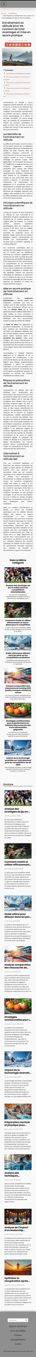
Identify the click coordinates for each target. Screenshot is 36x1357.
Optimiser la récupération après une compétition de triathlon (16, 1282)
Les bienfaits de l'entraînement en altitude (18, 73)
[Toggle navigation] (3, 4)
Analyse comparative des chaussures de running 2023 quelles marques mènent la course (18, 689)
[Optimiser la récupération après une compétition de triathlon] (18, 1267)
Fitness (18, 1335)
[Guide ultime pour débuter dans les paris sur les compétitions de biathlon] (17, 643)
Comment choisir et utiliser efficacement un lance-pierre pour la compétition (18, 622)
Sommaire (9, 70)
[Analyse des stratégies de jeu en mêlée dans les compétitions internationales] (17, 575)
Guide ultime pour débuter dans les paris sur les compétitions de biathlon (18, 655)
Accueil (3, 13)
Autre (18, 1343)
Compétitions (12, 13)
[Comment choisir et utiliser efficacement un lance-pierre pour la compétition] (17, 610)
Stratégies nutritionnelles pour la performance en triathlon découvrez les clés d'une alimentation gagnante (18, 725)
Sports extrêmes (18, 1326)
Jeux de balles (18, 1330)
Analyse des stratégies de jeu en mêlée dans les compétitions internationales (18, 588)
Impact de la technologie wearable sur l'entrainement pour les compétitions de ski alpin (18, 761)
